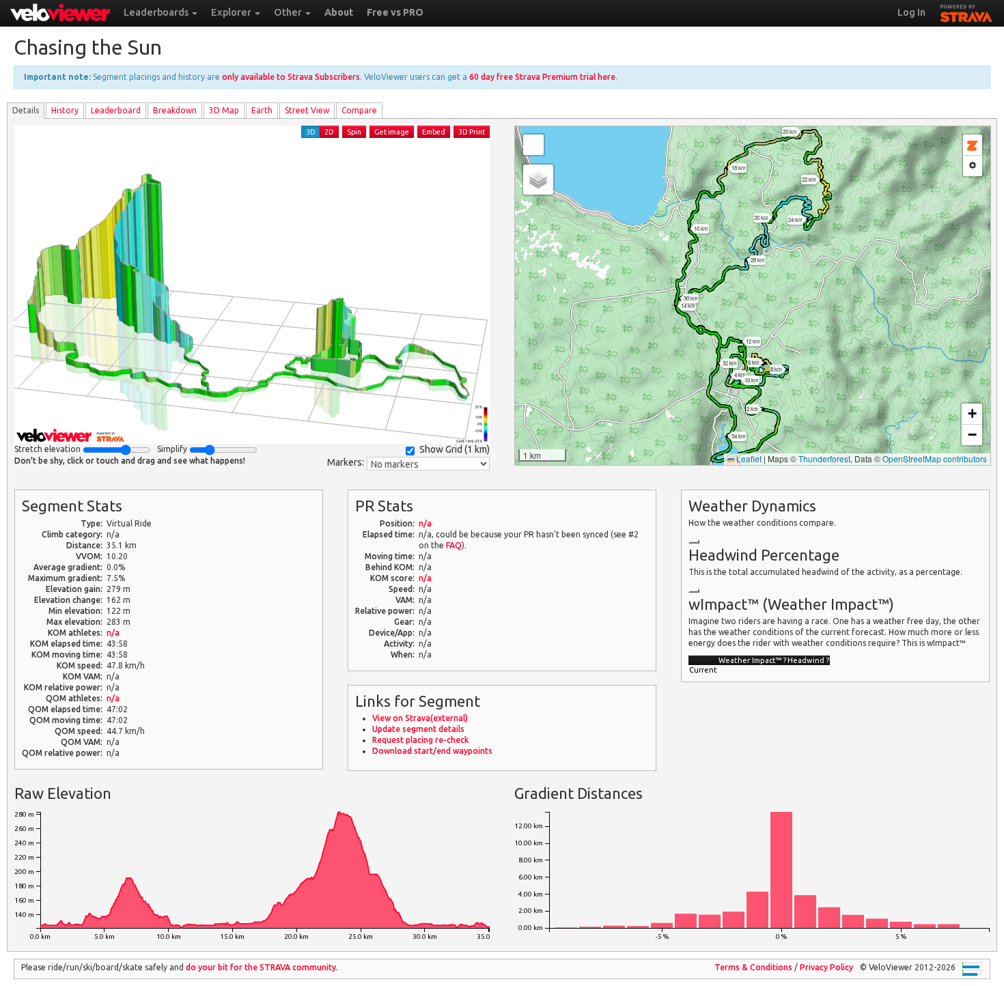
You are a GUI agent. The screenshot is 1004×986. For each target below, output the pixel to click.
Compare (359, 110)
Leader (116, 110)
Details (25, 110)
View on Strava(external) (420, 718)
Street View (307, 110)
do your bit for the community (261, 967)
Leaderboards (157, 12)
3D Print (471, 132)
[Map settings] (972, 166)
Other (289, 12)
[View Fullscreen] (533, 145)
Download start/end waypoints (432, 750)
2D (329, 132)
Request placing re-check (420, 739)
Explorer (232, 12)
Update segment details (418, 728)
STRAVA (966, 11)
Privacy (826, 967)
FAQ (454, 545)
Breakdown (175, 110)
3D (311, 132)
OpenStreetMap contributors (934, 458)
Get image (391, 132)
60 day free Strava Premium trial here (542, 76)
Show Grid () (454, 449)
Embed (433, 132)
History (65, 110)
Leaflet (748, 458)
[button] (538, 180)
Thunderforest (824, 458)
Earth (262, 110)
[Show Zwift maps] (972, 145)
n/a (113, 632)
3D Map (224, 110)
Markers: (345, 462)
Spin (354, 132)
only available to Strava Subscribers (291, 76)
